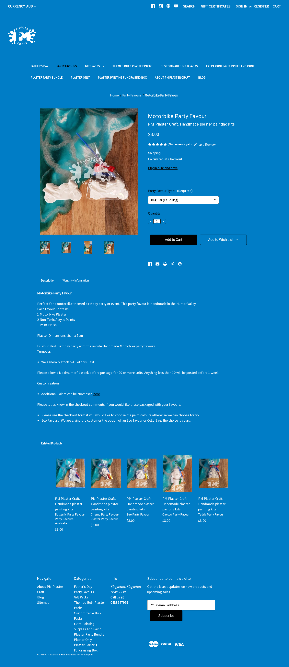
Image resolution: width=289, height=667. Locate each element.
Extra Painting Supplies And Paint (230, 66)
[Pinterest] (168, 6)
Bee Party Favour (138, 514)
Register (261, 6)
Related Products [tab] (52, 443)
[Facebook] (153, 6)
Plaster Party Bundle (47, 77)
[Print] (165, 263)
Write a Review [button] (205, 144)
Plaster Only (80, 77)
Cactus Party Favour (176, 514)
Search (189, 6)
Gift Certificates (215, 6)
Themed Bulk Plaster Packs (132, 66)
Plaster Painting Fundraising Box (122, 77)
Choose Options (70, 477)
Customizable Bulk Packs (179, 66)
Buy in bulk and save (163, 168)
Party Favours (66, 66)
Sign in (241, 6)
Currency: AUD (21, 6)
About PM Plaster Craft (172, 77)
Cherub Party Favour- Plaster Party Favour (105, 517)
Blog (201, 77)
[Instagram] (161, 6)
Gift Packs (92, 66)
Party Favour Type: (170, 191)
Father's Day (39, 66)
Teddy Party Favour (211, 514)
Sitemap (43, 602)
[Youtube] (176, 6)
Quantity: (154, 213)
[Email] (157, 263)
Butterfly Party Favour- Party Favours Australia (70, 519)
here (96, 394)
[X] (172, 263)
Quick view (68, 467)
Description (48, 280)
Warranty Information (76, 280)
